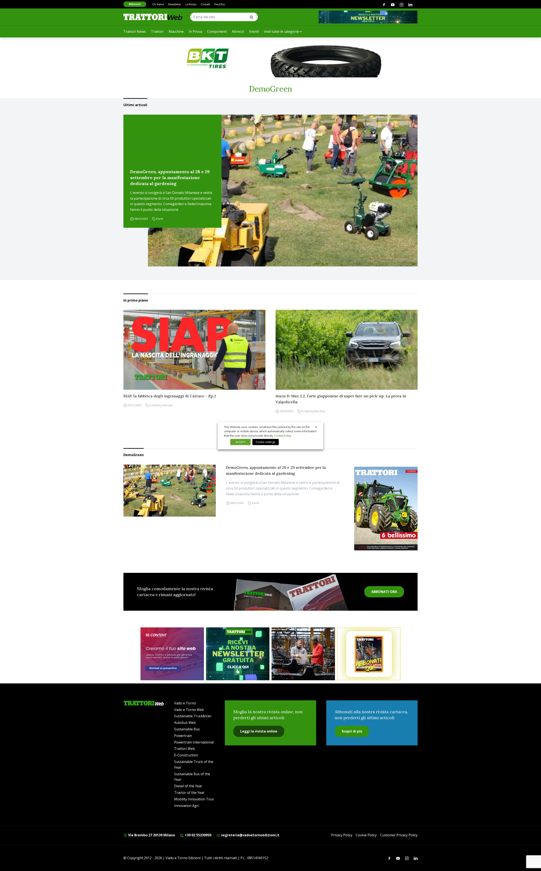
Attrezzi (238, 31)
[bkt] (270, 58)
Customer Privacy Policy (399, 835)
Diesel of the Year (188, 786)
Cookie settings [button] (265, 442)
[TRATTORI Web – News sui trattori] (153, 17)
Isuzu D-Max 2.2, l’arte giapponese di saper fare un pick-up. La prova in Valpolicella (341, 399)
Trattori (157, 31)
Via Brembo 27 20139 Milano (151, 835)
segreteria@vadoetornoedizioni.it (249, 835)
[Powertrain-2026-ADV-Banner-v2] (303, 653)
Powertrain (183, 735)
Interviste (167, 405)
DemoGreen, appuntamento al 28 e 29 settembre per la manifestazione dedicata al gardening (170, 177)
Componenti (217, 31)
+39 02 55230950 (197, 835)
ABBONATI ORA (384, 591)
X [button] (316, 427)
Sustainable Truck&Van (192, 716)
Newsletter (174, 4)
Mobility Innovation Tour (194, 799)
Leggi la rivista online (258, 731)
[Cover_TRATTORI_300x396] (386, 508)
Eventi (254, 31)
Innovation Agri (186, 805)
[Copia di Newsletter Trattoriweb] (368, 17)
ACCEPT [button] (240, 442)
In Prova (195, 31)
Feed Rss (219, 4)
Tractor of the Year (189, 792)
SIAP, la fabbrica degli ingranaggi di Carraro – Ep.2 (169, 396)
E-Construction (186, 755)
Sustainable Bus (187, 729)
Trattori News (134, 31)
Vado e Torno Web (189, 709)
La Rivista (190, 4)
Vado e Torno (185, 703)
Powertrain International (194, 742)
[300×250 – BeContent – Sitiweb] (172, 653)
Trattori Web (184, 748)
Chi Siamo (158, 4)
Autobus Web (185, 722)
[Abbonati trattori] (368, 653)
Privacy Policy (341, 835)
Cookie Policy (366, 835)
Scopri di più (352, 731)
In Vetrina (155, 405)
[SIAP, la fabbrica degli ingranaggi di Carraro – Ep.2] (194, 350)
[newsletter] (237, 653)
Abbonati (135, 4)
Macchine (176, 31)
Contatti (205, 4)
